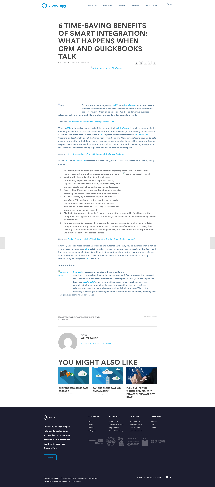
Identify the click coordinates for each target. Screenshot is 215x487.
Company (156, 416)
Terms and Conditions (51, 478)
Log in (50, 457)
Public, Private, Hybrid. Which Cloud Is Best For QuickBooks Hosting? (101, 238)
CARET (143, 477)
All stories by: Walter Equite (96, 343)
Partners (154, 316)
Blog (152, 424)
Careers (153, 428)
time (67, 319)
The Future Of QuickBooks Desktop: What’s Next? (92, 121)
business (74, 316)
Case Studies (113, 421)
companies (72, 318)
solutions (61, 319)
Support (134, 416)
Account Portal (135, 421)
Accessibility (82, 478)
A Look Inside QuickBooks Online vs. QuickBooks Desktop (96, 154)
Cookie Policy (93, 478)
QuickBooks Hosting (116, 424)
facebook (167, 477)
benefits (68, 316)
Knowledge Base (136, 424)
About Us (154, 421)
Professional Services (68, 478)
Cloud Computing (88, 316)
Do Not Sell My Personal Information (57, 481)
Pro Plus (91, 424)
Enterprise (92, 431)
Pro (89, 421)
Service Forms (135, 428)
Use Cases (114, 416)
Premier (91, 428)
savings (97, 318)
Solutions (94, 416)
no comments (86, 62)
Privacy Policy (76, 481)
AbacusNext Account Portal (57, 417)
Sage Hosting (114, 428)
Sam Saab (78, 271)
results (91, 318)
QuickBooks (129, 105)
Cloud (80, 316)
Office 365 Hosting (116, 431)
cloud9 (97, 316)
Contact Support (136, 431)
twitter (170, 477)
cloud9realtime (63, 318)
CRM (116, 105)
